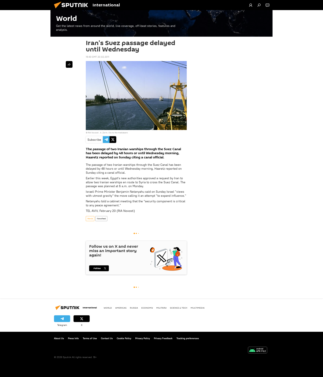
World (90, 218)
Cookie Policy (124, 338)
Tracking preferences (187, 338)
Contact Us (107, 338)
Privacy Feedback (163, 338)
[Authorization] (250, 5)
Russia (134, 307)
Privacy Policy (142, 338)
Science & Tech (178, 307)
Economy (147, 307)
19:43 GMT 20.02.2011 (97, 56)
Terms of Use (90, 338)
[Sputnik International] (72, 9)
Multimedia (198, 307)
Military (161, 307)
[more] (69, 64)
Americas (121, 307)
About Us (59, 338)
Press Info (73, 338)
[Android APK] (257, 350)
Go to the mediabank (118, 132)
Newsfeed (101, 218)
